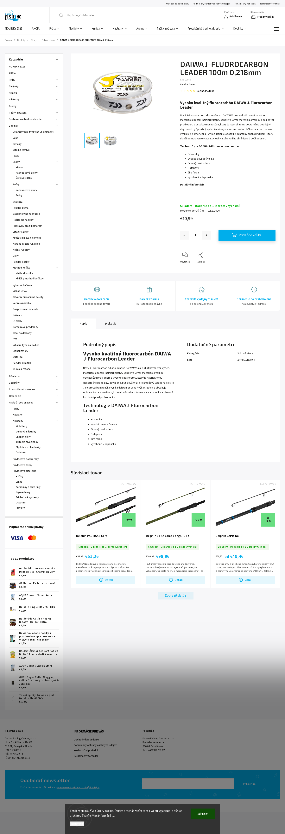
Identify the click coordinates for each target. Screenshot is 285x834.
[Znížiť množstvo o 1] (184, 235)
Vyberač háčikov (22, 285)
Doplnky (13, 126)
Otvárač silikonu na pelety (28, 297)
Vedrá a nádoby (22, 303)
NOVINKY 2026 (17, 67)
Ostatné (18, 357)
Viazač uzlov (20, 291)
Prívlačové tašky (22, 465)
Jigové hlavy (23, 492)
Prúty (12, 80)
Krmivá (13, 93)
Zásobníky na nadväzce (26, 214)
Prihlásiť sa (249, 784)
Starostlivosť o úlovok (22, 389)
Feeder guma (20, 208)
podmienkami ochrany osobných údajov (77, 787)
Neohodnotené (205, 91)
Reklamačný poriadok (245, 3)
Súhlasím (203, 814)
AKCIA (12, 73)
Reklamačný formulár (269, 3)
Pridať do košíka (250, 235)
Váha (15, 138)
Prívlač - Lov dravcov (21, 403)
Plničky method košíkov (30, 279)
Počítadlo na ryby (23, 220)
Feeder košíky (21, 262)
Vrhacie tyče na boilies (26, 345)
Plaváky (20, 508)
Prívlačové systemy (27, 497)
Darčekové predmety (25, 327)
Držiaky (17, 144)
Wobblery (21, 426)
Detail (109, 580)
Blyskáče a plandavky (28, 447)
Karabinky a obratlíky (28, 487)
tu (112, 816)
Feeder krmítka (22, 363)
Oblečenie (15, 396)
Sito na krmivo (21, 150)
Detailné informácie (192, 185)
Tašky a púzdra (18, 113)
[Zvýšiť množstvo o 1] (206, 235)
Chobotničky (23, 437)
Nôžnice (17, 315)
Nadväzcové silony (27, 173)
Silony (16, 162)
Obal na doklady (22, 333)
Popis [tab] (83, 323)
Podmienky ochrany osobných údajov (211, 3)
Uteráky (17, 321)
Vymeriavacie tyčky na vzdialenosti (33, 132)
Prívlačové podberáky (26, 459)
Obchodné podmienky (177, 3)
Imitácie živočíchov (27, 442)
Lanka (19, 482)
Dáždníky (14, 383)
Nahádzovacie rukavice (26, 244)
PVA (15, 339)
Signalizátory (20, 351)
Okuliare (18, 202)
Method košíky (21, 268)
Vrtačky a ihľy (20, 232)
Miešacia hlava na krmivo (27, 238)
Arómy (13, 106)
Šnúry (16, 184)
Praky (16, 156)
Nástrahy (14, 100)
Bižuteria (14, 376)
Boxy (16, 256)
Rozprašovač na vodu (25, 309)
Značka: (187, 84)
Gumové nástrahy (26, 432)
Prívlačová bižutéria (24, 471)
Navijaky (14, 86)
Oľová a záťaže (22, 369)
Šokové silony (24, 178)
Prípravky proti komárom (27, 226)
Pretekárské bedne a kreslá (25, 119)
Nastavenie (77, 824)
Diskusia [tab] (111, 323)
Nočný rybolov (21, 250)
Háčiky (19, 477)
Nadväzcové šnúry (26, 190)
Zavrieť (268, 268)
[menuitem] (16, 28)
